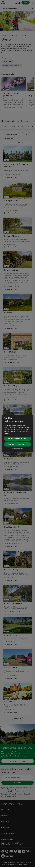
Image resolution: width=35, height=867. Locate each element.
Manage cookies (17, 449)
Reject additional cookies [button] (17, 444)
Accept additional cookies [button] (17, 439)
